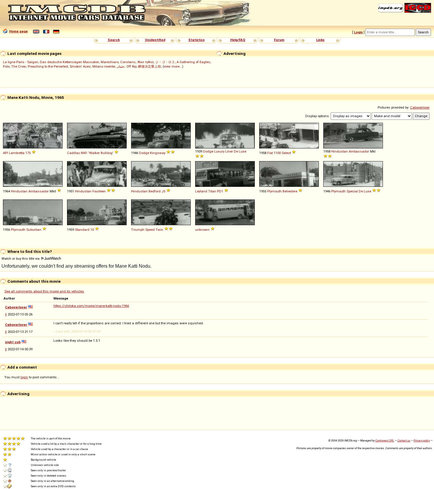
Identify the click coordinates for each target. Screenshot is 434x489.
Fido (6, 66)
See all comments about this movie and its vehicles (44, 291)
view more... (173, 66)
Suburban (33, 230)
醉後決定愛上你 (149, 66)
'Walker (94, 153)
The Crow (18, 66)
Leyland (201, 191)
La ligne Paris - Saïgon (20, 62)
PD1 (220, 191)
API (5, 153)
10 (92, 230)
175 (28, 153)
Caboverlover (420, 107)
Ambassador (359, 151)
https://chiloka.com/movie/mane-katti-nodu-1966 (91, 306)
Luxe (242, 151)
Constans (128, 62)
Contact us (403, 440)
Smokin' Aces (80, 66)
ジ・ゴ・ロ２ (165, 62)
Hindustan (339, 151)
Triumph (137, 230)
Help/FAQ (237, 40)
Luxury (219, 151)
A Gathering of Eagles (193, 62)
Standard (82, 230)
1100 (277, 153)
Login (358, 32)
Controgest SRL (384, 440)
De (236, 151)
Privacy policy (422, 440)
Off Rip (131, 66)
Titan (212, 191)
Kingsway (157, 153)
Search (114, 40)
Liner (229, 151)
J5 (163, 191)
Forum (279, 40)
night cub (13, 342)
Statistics (196, 40)
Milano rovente (103, 66)
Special (352, 191)
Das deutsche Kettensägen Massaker (69, 62)
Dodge (144, 153)
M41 (84, 153)
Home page (18, 31)
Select (286, 153)
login (24, 377)
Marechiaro (109, 62)
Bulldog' (107, 153)
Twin (159, 230)
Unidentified (155, 40)
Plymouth (274, 191)
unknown (202, 230)
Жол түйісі (145, 62)
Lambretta (17, 153)
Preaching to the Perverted (48, 66)
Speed (150, 230)
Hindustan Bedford (146, 191)
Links (320, 40)
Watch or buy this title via (20, 258)
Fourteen (99, 191)
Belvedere (290, 191)
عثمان (121, 66)
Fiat (270, 153)
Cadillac (73, 153)
